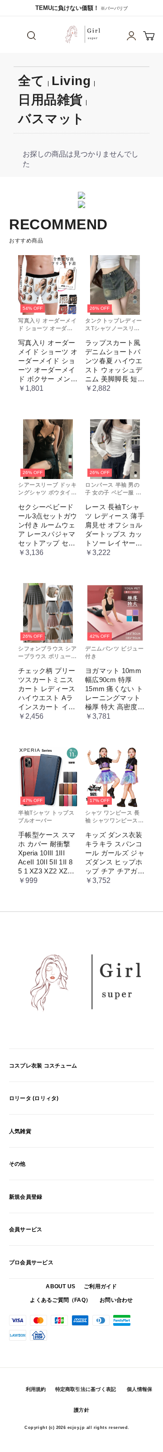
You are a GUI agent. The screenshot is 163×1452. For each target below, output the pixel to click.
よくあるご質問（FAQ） (60, 1300)
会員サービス (25, 1229)
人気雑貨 (20, 1131)
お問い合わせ (116, 1300)
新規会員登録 (25, 1197)
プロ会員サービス (31, 1262)
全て (31, 81)
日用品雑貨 (50, 100)
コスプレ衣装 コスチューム (43, 1066)
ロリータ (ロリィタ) (34, 1098)
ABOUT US (60, 1286)
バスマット (51, 119)
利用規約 (36, 1389)
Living (71, 81)
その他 (17, 1164)
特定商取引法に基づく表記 (85, 1389)
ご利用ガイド (100, 1286)
